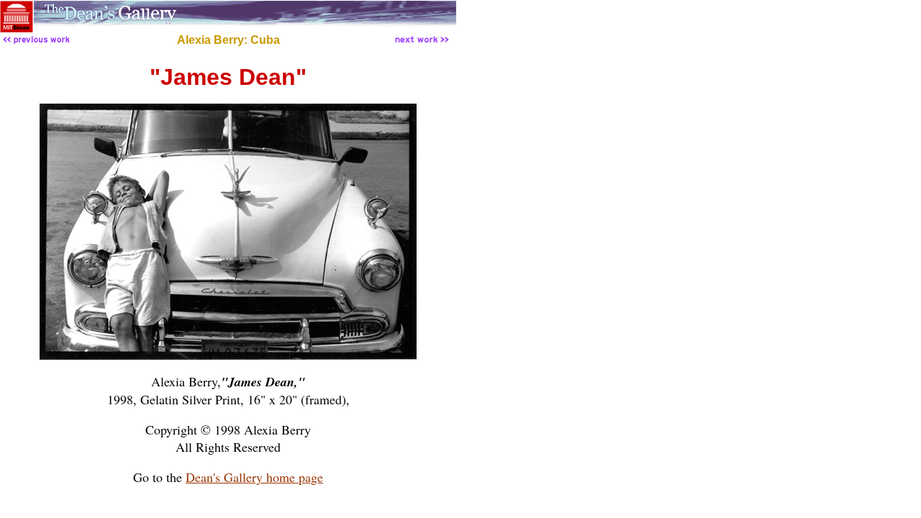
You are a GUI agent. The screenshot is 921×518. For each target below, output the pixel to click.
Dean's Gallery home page (254, 477)
